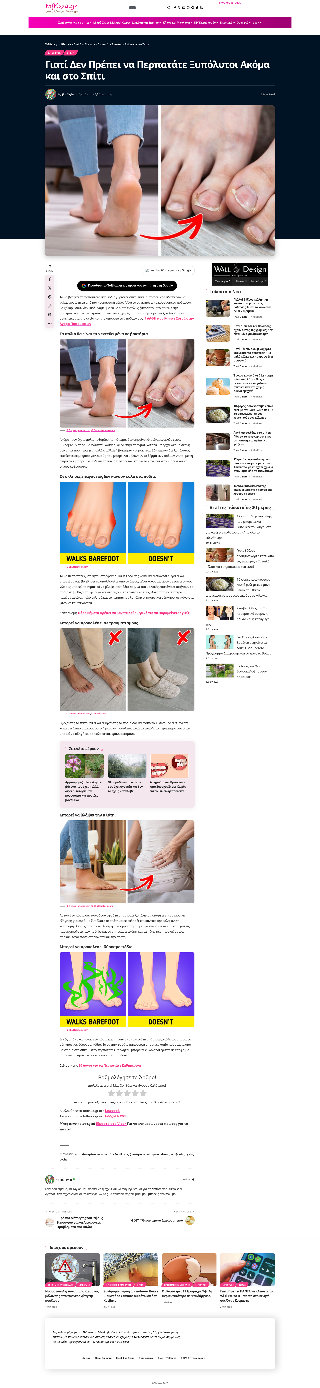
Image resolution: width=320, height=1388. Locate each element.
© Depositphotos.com (78, 430)
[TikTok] (197, 7)
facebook (112, 1111)
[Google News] (183, 7)
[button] (153, 7)
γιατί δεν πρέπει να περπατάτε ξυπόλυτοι (101, 1154)
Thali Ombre (240, 316)
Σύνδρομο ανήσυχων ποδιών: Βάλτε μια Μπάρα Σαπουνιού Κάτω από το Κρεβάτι (131, 1295)
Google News (115, 1116)
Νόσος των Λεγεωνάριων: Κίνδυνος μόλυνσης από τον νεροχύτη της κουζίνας (72, 1295)
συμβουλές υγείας (182, 1154)
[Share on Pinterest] (49, 296)
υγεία (63, 1159)
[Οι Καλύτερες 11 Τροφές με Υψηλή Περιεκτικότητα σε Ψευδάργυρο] (189, 1269)
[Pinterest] (192, 7)
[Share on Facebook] (49, 279)
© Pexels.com (98, 713)
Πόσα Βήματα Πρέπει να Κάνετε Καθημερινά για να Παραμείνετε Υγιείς (133, 613)
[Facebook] (175, 7)
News (242, 1285)
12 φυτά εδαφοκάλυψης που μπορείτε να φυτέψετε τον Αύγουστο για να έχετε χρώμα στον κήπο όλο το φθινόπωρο (254, 465)
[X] (179, 7)
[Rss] (201, 7)
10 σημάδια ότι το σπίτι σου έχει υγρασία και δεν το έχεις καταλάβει (125, 786)
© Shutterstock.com (77, 566)
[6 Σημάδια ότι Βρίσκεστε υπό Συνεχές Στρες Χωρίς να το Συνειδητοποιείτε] (169, 766)
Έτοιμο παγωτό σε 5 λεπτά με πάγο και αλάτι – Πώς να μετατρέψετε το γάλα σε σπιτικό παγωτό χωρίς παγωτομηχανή (253, 383)
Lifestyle (54, 52)
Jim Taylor (68, 94)
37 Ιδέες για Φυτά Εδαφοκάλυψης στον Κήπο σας (252, 671)
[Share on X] (49, 288)
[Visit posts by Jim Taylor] (49, 1179)
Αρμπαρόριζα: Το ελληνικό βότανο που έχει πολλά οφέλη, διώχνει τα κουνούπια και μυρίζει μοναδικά (84, 791)
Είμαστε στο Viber (111, 1123)
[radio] (111, 1093)
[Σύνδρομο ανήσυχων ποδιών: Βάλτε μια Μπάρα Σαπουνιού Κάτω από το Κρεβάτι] (131, 1269)
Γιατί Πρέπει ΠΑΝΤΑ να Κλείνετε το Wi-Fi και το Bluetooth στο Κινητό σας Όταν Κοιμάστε (246, 1295)
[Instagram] (188, 7)
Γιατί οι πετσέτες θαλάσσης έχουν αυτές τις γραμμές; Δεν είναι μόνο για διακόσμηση (253, 330)
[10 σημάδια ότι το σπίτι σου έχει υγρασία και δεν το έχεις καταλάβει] (127, 766)
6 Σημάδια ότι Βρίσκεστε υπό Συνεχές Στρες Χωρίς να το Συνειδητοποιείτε (168, 786)
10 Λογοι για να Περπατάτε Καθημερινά (110, 1065)
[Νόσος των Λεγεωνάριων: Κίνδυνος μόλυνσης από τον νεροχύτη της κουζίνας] (72, 1269)
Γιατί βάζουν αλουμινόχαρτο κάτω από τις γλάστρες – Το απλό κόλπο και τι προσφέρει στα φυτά (253, 354)
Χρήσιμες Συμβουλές (60, 1285)
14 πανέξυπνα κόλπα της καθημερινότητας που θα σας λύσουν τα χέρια (253, 490)
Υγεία (70, 52)
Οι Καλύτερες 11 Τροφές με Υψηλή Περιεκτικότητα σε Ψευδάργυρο (187, 1293)
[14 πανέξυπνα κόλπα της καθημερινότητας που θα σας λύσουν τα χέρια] (218, 493)
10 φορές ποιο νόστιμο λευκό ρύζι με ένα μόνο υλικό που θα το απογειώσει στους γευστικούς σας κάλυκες (253, 412)
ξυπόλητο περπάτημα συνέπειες (149, 1154)
